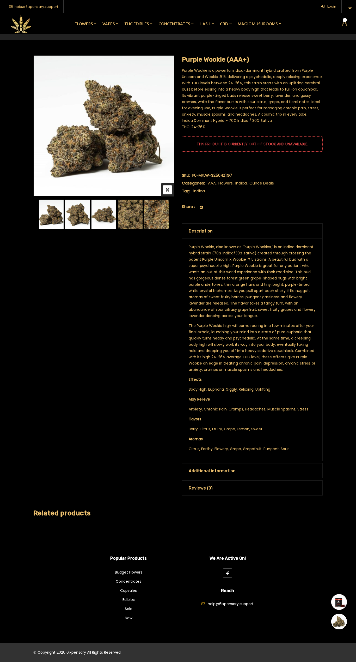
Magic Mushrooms (258, 23)
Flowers (84, 23)
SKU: (186, 175)
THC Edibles (136, 23)
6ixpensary (76, 652)
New (128, 618)
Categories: (193, 183)
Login (331, 6)
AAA (212, 183)
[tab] (252, 231)
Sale (128, 608)
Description (201, 231)
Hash (205, 23)
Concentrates (174, 23)
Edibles (128, 599)
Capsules (128, 590)
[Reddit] (227, 573)
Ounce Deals (261, 183)
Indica (241, 183)
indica (199, 191)
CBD (224, 23)
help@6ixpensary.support (36, 6)
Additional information (212, 470)
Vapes (108, 23)
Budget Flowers (128, 572)
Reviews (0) (201, 488)
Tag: (186, 191)
